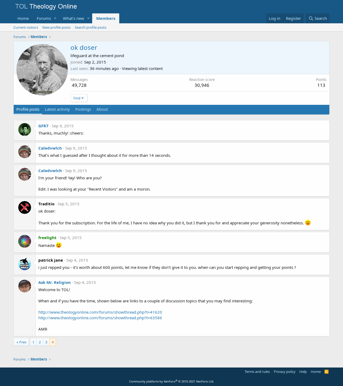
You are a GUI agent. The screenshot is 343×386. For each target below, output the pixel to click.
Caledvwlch (50, 148)
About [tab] (102, 109)
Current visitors (25, 27)
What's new (73, 18)
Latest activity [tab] (57, 109)
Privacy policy (285, 371)
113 (321, 85)
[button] (55, 18)
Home (23, 18)
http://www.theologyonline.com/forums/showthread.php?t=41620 (100, 312)
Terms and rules (257, 371)
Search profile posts (90, 27)
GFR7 (43, 125)
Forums (44, 18)
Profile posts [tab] (27, 109)
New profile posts (56, 27)
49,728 (79, 85)
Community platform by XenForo (171, 381)
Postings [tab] (83, 109)
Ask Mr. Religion (54, 282)
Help (303, 371)
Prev (23, 342)
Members (105, 18)
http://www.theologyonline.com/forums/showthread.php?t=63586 (100, 317)
